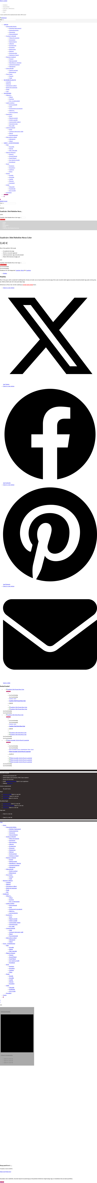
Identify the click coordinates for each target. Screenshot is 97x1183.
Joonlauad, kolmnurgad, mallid (16, 932)
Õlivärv (29, 749)
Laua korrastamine (13, 913)
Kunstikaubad (6, 796)
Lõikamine (11, 844)
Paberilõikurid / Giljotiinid (15, 863)
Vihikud (11, 897)
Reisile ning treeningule (11, 888)
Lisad (7, 892)
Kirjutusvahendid (13, 905)
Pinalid (7, 890)
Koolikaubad (6, 798)
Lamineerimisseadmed (14, 865)
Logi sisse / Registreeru (8, 8)
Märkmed (11, 852)
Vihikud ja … (9, 896)
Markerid (11, 955)
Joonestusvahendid (10, 928)
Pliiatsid (11, 934)
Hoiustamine (12, 832)
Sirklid (10, 930)
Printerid (11, 859)
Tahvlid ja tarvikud (13, 871)
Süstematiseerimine (13, 831)
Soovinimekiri (6, 6)
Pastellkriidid (12, 989)
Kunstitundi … (9, 915)
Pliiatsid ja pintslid (13, 918)
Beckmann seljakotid (8, 880)
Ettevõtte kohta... (7, 803)
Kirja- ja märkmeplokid (14, 901)
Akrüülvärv (11, 966)
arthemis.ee (9, 783)
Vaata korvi (8, 1171)
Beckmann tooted (7, 794)
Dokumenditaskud (13, 834)
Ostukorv (5, 4)
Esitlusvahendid (9, 869)
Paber (7, 945)
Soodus (5, 995)
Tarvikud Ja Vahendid (11, 836)
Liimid (10, 907)
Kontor (4, 825)
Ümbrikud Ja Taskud (13, 855)
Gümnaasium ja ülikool (11, 886)
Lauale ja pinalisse (10, 903)
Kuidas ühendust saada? (8, 805)
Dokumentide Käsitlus (11, 827)
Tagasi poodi (3, 1171)
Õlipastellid (11, 987)
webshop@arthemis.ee (11, 781)
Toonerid (11, 876)
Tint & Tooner (9, 874)
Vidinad (11, 941)
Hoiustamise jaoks (13, 924)
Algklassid (8, 884)
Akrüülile (11, 976)
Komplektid (14, 749)
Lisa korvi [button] (8, 691)
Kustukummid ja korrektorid (15, 909)
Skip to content (3, 0)
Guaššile (11, 980)
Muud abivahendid (13, 936)
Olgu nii (2, 1182)
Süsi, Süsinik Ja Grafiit (14, 960)
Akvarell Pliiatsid (13, 957)
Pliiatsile (11, 949)
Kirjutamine (11, 848)
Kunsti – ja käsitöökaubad (9, 943)
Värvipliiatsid (12, 962)
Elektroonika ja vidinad (11, 938)
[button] (4, 266)
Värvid (22, 270)
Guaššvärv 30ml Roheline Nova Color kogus (10, 217)
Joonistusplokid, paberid (14, 922)
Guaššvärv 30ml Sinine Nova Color (17, 726)
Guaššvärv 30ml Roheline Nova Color (11, 228)
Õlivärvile (11, 981)
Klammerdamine (13, 842)
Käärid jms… (12, 911)
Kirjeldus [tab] (5, 273)
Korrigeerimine (12, 846)
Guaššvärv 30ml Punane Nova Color (17, 700)
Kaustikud (11, 899)
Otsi (1, 19)
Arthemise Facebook (5, 1011)
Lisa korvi (3, 219)
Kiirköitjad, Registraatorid (15, 829)
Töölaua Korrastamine (14, 838)
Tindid (10, 878)
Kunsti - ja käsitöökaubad (22, 749)
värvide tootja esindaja (28, 284)
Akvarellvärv (12, 968)
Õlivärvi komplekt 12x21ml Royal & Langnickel (20, 751)
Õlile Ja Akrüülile (13, 951)
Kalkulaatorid (12, 867)
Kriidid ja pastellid (13, 920)
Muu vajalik (11, 926)
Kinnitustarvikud (13, 853)
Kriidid (7, 985)
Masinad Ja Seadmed (11, 857)
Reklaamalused (12, 873)
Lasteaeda (8, 882)
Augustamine (12, 840)
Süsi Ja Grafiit (12, 991)
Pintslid (7, 974)
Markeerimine (12, 850)
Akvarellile (11, 947)
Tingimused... (6, 807)
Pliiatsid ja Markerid (10, 953)
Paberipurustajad (13, 861)
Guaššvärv (18, 270)
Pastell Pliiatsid (12, 959)
